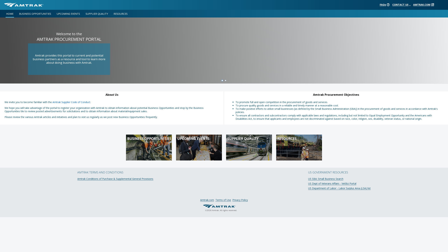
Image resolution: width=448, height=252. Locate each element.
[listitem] (224, 54)
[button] (24, 5)
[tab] (11, 14)
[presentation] (388, 4)
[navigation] (224, 14)
